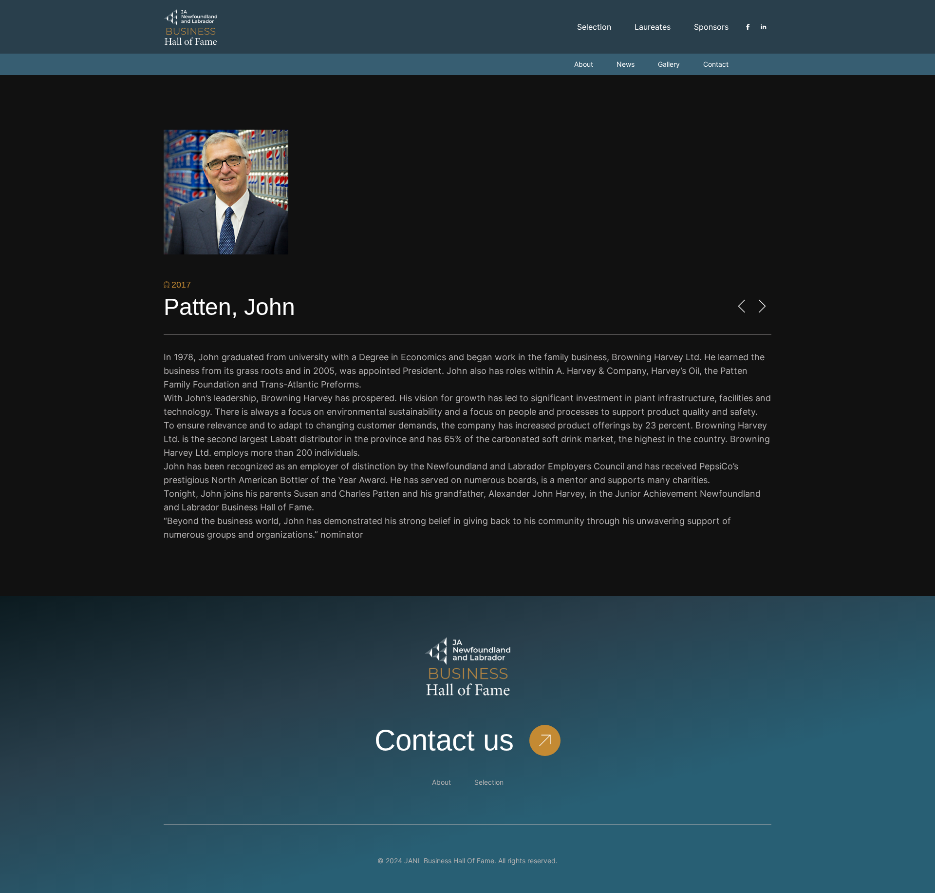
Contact (716, 64)
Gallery (669, 64)
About (583, 64)
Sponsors (711, 27)
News (626, 64)
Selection (594, 27)
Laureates (653, 27)
